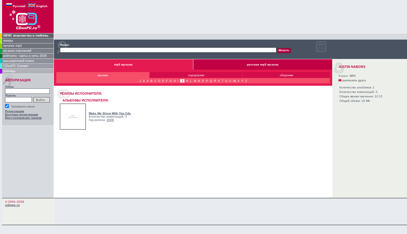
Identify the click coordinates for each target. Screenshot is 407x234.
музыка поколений (17, 50)
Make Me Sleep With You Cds (110, 113)
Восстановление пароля (23, 117)
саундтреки (196, 75)
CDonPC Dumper (16, 66)
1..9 (142, 80)
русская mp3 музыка (263, 64)
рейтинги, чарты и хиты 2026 (25, 55)
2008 (110, 119)
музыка (103, 75)
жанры (8, 40)
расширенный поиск (18, 61)
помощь (9, 71)
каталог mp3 (12, 45)
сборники (286, 75)
